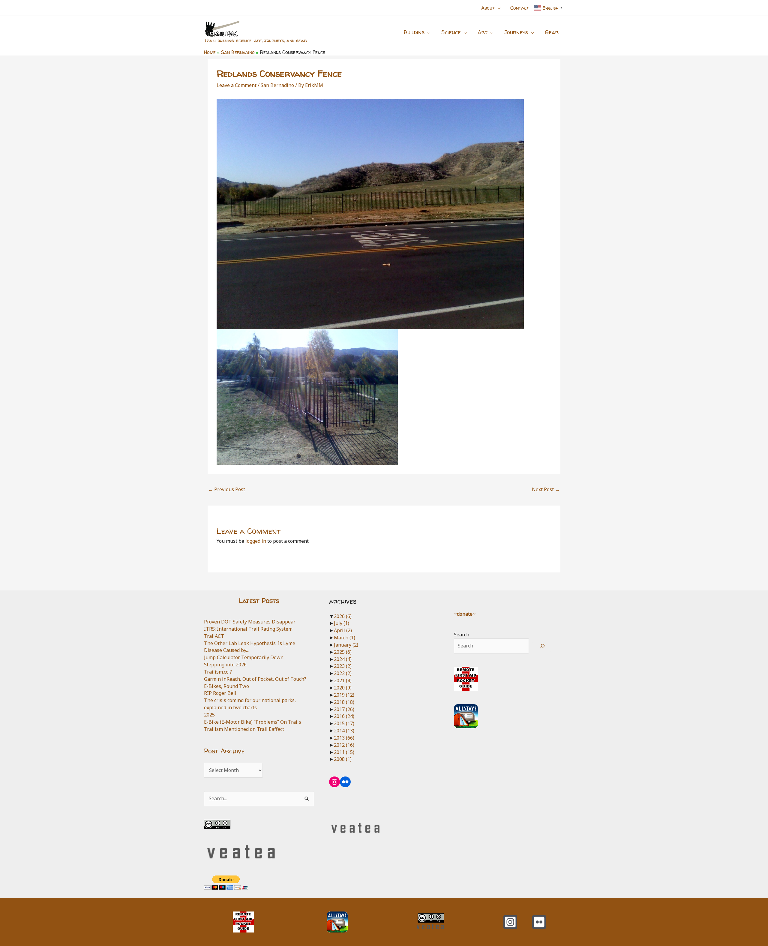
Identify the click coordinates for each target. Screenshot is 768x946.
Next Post (546, 489)
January (346, 644)
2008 (343, 759)
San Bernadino (277, 85)
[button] (498, 7)
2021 (343, 680)
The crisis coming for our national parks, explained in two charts (250, 704)
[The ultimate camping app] (466, 715)
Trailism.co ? (218, 671)
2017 (344, 709)
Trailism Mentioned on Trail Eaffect (244, 729)
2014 (344, 730)
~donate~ (465, 614)
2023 (343, 666)
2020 (343, 687)
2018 (344, 702)
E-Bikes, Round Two (226, 686)
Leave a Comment (236, 85)
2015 (344, 723)
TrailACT (214, 636)
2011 (344, 752)
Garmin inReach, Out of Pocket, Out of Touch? (255, 679)
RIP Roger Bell (220, 693)
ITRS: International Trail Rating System (248, 629)
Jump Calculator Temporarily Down (244, 657)
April (343, 630)
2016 (344, 716)
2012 (344, 745)
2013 (344, 737)
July (341, 623)
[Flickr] (539, 922)
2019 (344, 695)
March (344, 637)
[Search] (542, 645)
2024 (343, 659)
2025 (209, 714)
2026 (343, 616)
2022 (343, 673)
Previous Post (226, 489)
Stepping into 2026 (225, 664)
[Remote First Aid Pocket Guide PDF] (466, 678)
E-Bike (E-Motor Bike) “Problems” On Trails (252, 722)
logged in (255, 541)
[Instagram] (510, 922)
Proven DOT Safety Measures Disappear (250, 621)
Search (461, 634)
